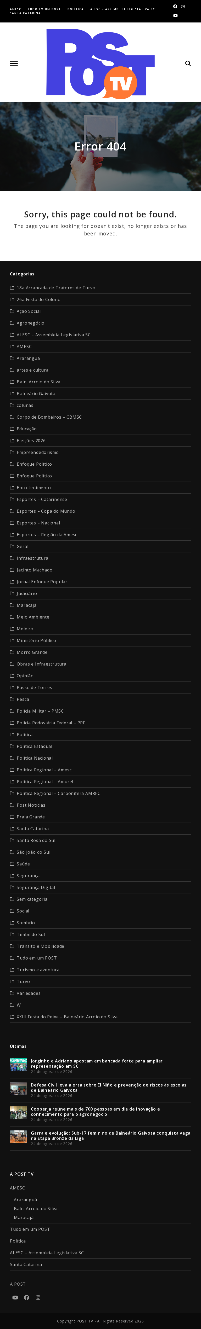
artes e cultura (32, 370)
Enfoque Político (34, 464)
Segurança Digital (36, 887)
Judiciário (27, 593)
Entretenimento (34, 487)
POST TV (84, 1321)
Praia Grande (31, 817)
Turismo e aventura (38, 970)
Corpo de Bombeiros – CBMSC (49, 417)
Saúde (23, 864)
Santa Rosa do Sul (36, 840)
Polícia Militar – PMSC (40, 711)
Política (24, 734)
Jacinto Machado (34, 570)
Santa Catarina (33, 828)
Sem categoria (32, 899)
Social (23, 911)
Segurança (28, 876)
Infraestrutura (32, 558)
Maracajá (26, 605)
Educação (27, 429)
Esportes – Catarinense (42, 499)
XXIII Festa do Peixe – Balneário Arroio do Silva (67, 1017)
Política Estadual (34, 746)
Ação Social (29, 311)
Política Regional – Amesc (44, 770)
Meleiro (25, 629)
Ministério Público (36, 640)
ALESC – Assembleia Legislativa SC (54, 335)
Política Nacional (35, 758)
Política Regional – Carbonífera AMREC (58, 793)
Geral (22, 546)
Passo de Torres (34, 687)
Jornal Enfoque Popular (42, 582)
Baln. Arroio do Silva (38, 382)
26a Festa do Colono (38, 299)
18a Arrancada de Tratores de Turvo (56, 288)
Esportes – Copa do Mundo (46, 511)
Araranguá (28, 358)
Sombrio (26, 923)
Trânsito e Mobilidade (40, 946)
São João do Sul (33, 852)
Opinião (25, 676)
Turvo (23, 981)
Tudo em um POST (37, 958)
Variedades (29, 993)
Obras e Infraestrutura (41, 664)
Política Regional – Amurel (45, 781)
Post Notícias (31, 805)
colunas (25, 405)
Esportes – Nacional (38, 523)
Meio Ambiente (33, 617)
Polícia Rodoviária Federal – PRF (51, 723)
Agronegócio (30, 323)
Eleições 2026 (31, 440)
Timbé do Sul (31, 934)
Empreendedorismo (38, 452)
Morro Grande (32, 652)
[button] (14, 63)
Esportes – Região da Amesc (47, 535)
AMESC (24, 346)
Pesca (23, 699)
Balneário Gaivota (36, 393)
